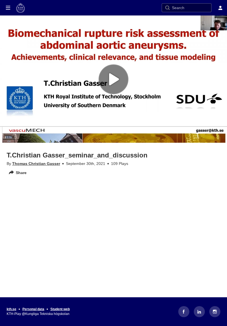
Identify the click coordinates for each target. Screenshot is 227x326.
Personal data (33, 309)
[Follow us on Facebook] (183, 311)
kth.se (11, 309)
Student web (60, 309)
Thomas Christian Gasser (36, 163)
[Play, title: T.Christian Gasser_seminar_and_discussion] (113, 79)
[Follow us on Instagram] (214, 311)
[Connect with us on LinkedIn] (199, 311)
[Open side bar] (8, 7)
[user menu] (220, 7)
